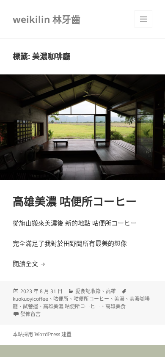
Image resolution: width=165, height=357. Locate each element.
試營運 (30, 306)
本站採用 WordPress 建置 (42, 334)
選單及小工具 (143, 19)
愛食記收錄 (88, 291)
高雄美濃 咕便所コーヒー (75, 201)
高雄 (111, 291)
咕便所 (61, 298)
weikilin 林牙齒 (46, 19)
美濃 (119, 298)
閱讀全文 (30, 263)
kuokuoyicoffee (30, 298)
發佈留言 (30, 314)
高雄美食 (115, 306)
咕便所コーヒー (91, 298)
